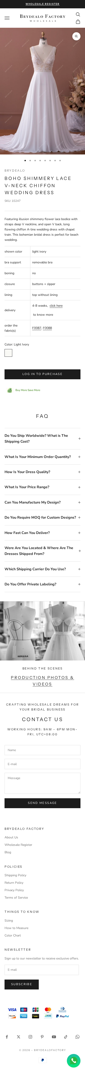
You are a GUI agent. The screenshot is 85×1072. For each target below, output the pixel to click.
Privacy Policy (14, 890)
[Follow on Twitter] (18, 1037)
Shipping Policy (15, 875)
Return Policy (14, 883)
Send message (42, 803)
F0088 (47, 328)
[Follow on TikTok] (65, 1037)
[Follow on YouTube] (54, 1037)
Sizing (9, 920)
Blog (8, 852)
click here (56, 306)
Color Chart (13, 935)
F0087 (36, 328)
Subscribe (21, 984)
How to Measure (16, 928)
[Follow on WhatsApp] (77, 1037)
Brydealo (15, 170)
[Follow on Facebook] (7, 1037)
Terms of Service (16, 897)
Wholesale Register (18, 845)
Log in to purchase (42, 374)
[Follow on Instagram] (30, 1037)
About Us (11, 837)
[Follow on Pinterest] (42, 1037)
